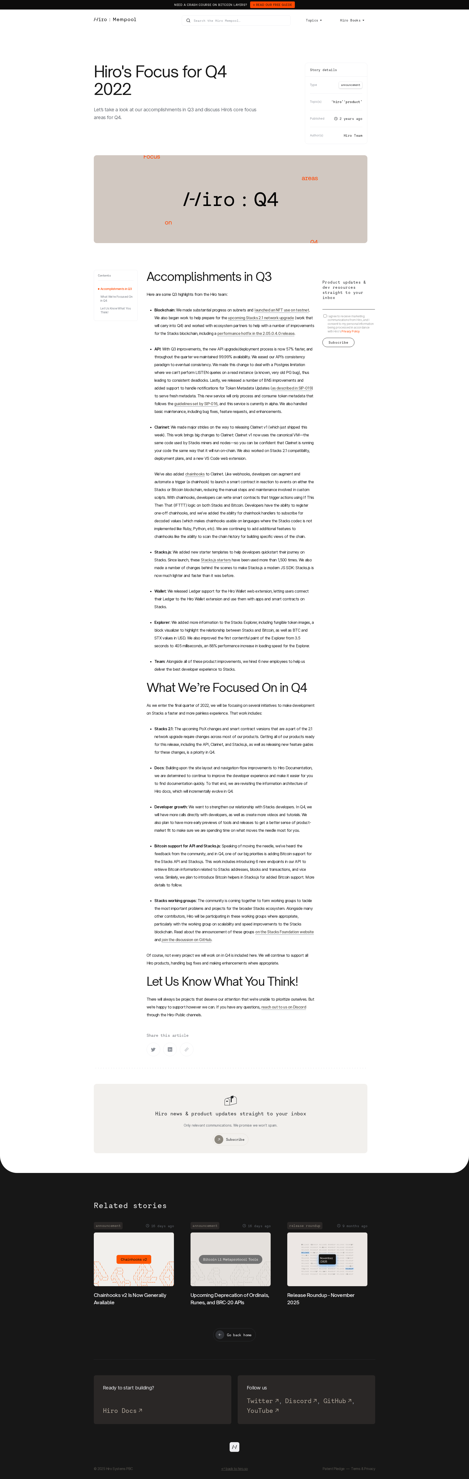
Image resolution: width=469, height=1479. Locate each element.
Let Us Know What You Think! (115, 310)
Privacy (369, 1469)
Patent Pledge (334, 1469)
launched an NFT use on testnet (282, 310)
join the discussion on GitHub (186, 939)
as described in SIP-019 (292, 388)
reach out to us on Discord (283, 1007)
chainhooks (195, 474)
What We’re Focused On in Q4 (116, 298)
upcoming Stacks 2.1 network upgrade (261, 317)
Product (353, 102)
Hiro (337, 102)
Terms (355, 1469)
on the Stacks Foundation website (284, 931)
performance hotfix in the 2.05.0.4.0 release (255, 333)
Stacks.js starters (216, 559)
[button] (314, 20)
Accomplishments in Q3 (116, 289)
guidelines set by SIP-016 (195, 403)
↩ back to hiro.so (234, 1469)
